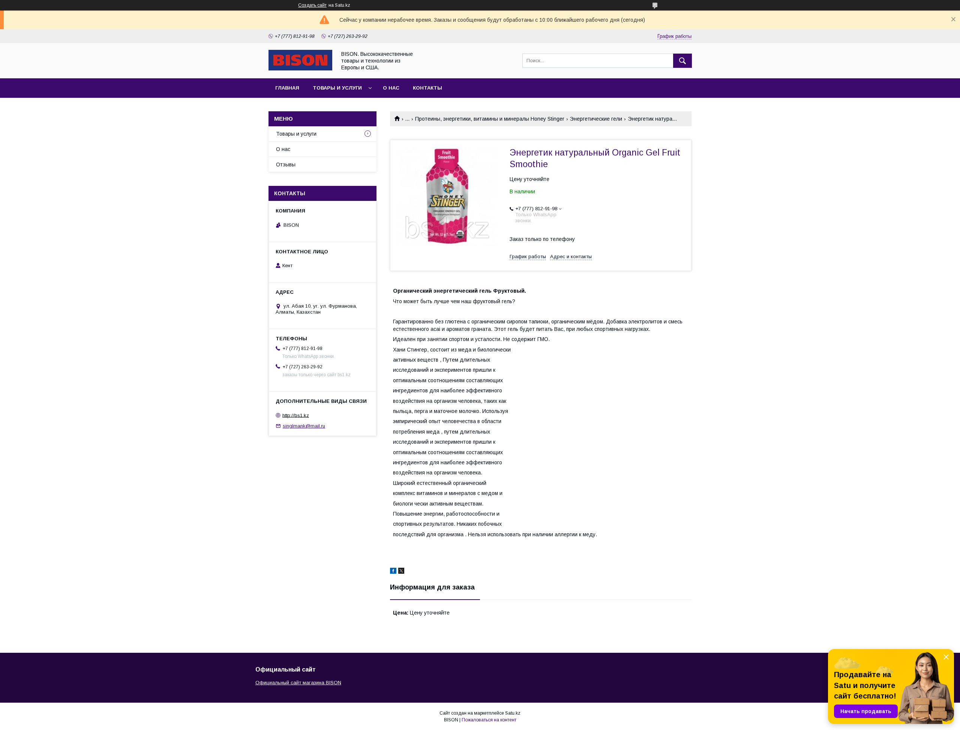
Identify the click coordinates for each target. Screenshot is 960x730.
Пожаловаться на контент (489, 720)
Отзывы (286, 165)
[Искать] (682, 61)
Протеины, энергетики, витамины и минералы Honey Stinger (489, 119)
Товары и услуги (337, 88)
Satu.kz (512, 713)
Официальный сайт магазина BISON (298, 682)
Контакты (427, 88)
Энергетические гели (596, 119)
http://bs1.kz (295, 415)
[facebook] (393, 572)
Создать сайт (312, 5)
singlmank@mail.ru (304, 426)
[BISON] (300, 69)
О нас (391, 88)
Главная (287, 88)
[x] (401, 572)
